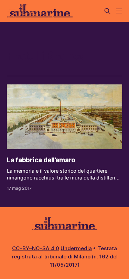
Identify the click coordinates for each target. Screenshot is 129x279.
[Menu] (119, 10)
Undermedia (76, 248)
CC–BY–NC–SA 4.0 (35, 248)
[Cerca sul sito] (107, 10)
